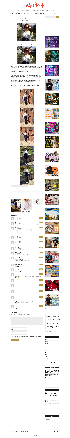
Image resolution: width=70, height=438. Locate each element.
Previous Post (19, 192)
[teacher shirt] (52, 113)
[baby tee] (52, 156)
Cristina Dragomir (17, 269)
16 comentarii (29, 20)
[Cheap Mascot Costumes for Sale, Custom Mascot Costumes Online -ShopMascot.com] (52, 309)
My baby (46, 350)
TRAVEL (28, 13)
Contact (12, 431)
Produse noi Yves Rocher (37, 206)
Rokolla (35, 435)
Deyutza (16, 227)
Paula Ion (16, 222)
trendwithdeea (17, 296)
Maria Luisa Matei (17, 247)
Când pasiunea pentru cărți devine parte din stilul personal (52, 401)
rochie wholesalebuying (24, 185)
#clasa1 (58, 324)
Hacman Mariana (17, 264)
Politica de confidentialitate (24, 431)
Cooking (46, 341)
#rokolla (52, 327)
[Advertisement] (52, 27)
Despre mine (16, 431)
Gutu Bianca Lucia (17, 252)
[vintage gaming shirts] (52, 256)
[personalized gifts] (52, 285)
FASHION (15, 13)
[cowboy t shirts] (52, 199)
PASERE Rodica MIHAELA (48, 370)
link (28, 65)
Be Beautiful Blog (17, 241)
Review (46, 354)
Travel (46, 356)
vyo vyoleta (16, 217)
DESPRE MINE (42, 13)
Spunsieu (16, 290)
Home (46, 345)
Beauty (46, 339)
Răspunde (40, 217)
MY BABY (24, 13)
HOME (12, 13)
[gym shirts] (52, 242)
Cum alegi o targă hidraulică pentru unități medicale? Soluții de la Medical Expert (51, 395)
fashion (12, 185)
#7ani (51, 326)
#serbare (48, 326)
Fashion (46, 343)
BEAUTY (19, 13)
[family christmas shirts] (52, 170)
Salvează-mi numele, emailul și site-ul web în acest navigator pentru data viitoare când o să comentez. (26, 337)
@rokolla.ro (48, 315)
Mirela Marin (47, 374)
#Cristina (55, 326)
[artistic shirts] (52, 70)
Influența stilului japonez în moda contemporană (52, 403)
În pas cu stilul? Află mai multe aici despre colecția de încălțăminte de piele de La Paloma (52, 371)
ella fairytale (17, 236)
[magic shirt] (52, 41)
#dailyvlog (48, 327)
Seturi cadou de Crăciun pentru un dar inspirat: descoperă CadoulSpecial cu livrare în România (51, 393)
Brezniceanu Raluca (48, 380)
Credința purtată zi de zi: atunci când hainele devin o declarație (51, 405)
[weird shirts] (52, 127)
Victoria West (17, 257)
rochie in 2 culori (17, 185)
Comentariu (13, 315)
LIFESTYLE (32, 13)
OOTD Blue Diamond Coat (15, 212)
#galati (58, 326)
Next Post (34, 192)
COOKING (37, 13)
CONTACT (47, 13)
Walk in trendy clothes (26, 211)
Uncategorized (47, 358)
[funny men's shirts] (52, 84)
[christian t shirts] (52, 299)
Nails (46, 352)
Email (12, 329)
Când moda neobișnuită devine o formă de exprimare (51, 398)
